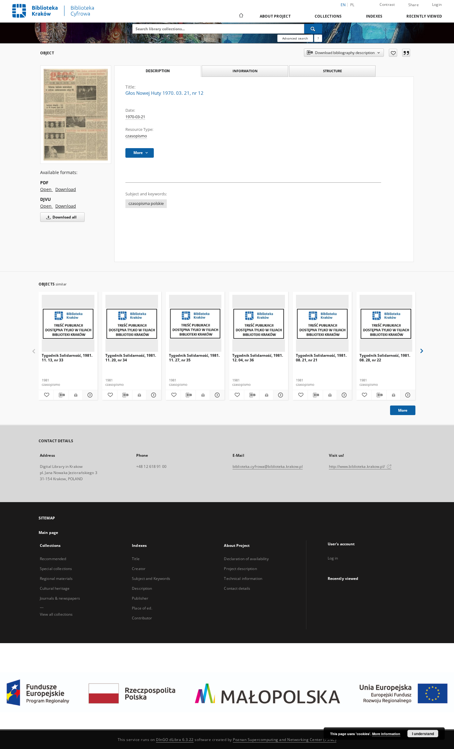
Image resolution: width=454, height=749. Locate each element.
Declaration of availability (246, 558)
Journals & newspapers (60, 598)
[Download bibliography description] (61, 395)
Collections (328, 16)
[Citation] (406, 53)
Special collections (56, 568)
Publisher (140, 598)
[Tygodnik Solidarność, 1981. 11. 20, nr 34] (132, 323)
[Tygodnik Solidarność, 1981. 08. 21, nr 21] (322, 323)
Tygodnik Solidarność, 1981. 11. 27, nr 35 (194, 357)
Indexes (374, 16)
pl (352, 5)
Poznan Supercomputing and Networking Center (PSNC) (284, 739)
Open (46, 189)
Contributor (142, 618)
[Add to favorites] (393, 53)
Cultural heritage (54, 588)
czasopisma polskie (146, 203)
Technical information (243, 578)
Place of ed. (142, 608)
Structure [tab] (332, 71)
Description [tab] (158, 71)
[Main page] (241, 16)
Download (65, 189)
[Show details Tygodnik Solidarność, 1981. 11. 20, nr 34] (152, 395)
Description (142, 588)
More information (386, 733)
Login (437, 4)
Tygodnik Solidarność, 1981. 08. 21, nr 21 (321, 357)
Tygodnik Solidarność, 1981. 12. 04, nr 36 (257, 357)
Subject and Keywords (151, 578)
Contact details (237, 588)
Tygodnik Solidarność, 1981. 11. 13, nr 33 (67, 357)
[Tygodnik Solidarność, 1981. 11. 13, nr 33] (68, 323)
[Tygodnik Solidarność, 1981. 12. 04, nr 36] (259, 323)
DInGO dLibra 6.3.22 (175, 739)
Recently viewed (424, 16)
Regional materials (56, 578)
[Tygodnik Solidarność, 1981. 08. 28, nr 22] (386, 323)
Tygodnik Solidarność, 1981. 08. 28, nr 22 (384, 357)
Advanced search (295, 38)
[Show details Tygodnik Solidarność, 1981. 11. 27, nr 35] (216, 395)
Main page (48, 532)
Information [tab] (245, 71)
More (402, 410)
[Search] (313, 29)
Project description (240, 568)
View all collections (56, 614)
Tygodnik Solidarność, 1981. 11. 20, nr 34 (130, 357)
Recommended (53, 558)
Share (413, 4)
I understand (423, 733)
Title (136, 558)
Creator (138, 568)
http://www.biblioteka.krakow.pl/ (357, 466)
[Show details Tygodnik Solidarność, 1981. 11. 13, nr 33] (89, 395)
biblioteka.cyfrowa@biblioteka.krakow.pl (268, 466)
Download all (64, 217)
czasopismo (136, 136)
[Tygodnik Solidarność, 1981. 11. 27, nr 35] (195, 323)
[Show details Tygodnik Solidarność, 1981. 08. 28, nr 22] (407, 395)
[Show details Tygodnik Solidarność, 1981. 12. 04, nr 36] (279, 395)
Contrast (387, 4)
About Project (275, 16)
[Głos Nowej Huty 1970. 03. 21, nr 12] (76, 114)
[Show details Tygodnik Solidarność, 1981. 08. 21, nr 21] (343, 395)
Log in (333, 558)
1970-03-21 (135, 116)
